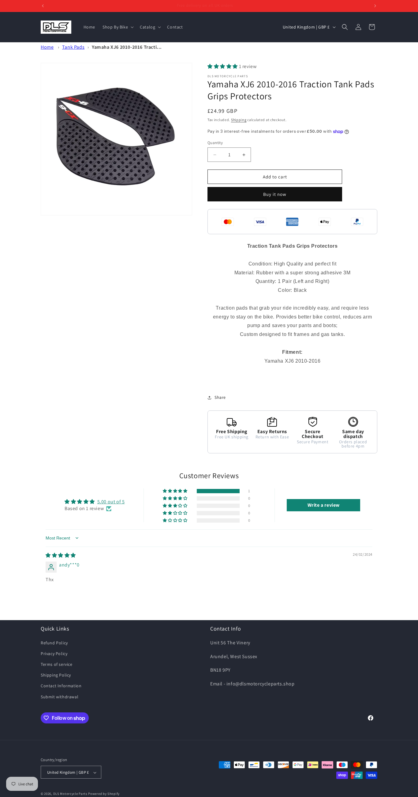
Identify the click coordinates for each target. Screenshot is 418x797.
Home (47, 47)
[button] (117, 27)
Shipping (239, 119)
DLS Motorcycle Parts (70, 794)
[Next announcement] (375, 6)
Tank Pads (73, 47)
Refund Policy (54, 642)
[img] (61, 555)
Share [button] (220, 397)
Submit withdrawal (59, 696)
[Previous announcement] (43, 6)
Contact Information (61, 685)
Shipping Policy (56, 675)
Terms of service (57, 664)
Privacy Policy (54, 653)
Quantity (215, 142)
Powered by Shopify (104, 794)
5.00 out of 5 (111, 501)
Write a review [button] (324, 505)
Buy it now (274, 194)
